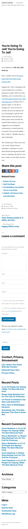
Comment (5, 253)
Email (3, 283)
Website (4, 291)
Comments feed (9, 511)
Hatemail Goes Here (11, 370)
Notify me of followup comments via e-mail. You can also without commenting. (14, 311)
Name (3, 274)
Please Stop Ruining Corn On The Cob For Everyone (13, 395)
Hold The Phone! (9, 184)
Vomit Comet (7, 3)
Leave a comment (8, 61)
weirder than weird (12, 208)
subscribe (14, 311)
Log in (4, 505)
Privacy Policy (8, 373)
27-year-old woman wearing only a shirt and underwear (14, 99)
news (4, 208)
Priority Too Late (9, 181)
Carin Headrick (7, 56)
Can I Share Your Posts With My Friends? (12, 366)
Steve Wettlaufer (9, 436)
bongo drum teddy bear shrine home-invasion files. (12, 79)
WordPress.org (8, 514)
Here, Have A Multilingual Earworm (13, 406)
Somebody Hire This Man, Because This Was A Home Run (14, 412)
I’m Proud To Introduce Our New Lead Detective (14, 400)
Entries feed (7, 508)
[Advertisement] (14, 23)
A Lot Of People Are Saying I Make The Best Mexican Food (14, 389)
